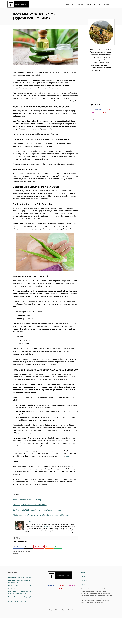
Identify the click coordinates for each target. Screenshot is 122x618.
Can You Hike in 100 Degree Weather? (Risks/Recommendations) (37, 510)
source (68, 456)
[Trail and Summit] (23, 4)
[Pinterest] (19, 538)
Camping (15, 553)
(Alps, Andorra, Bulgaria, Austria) (21, 597)
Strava (46, 526)
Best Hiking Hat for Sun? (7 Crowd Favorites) (30, 505)
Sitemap (83, 585)
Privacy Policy (13, 601)
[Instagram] (17, 538)
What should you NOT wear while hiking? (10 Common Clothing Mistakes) (41, 515)
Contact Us (84, 576)
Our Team (84, 580)
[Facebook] (14, 538)
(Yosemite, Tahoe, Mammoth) (21, 577)
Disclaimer (22, 601)
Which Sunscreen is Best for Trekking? (27, 500)
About (83, 572)
